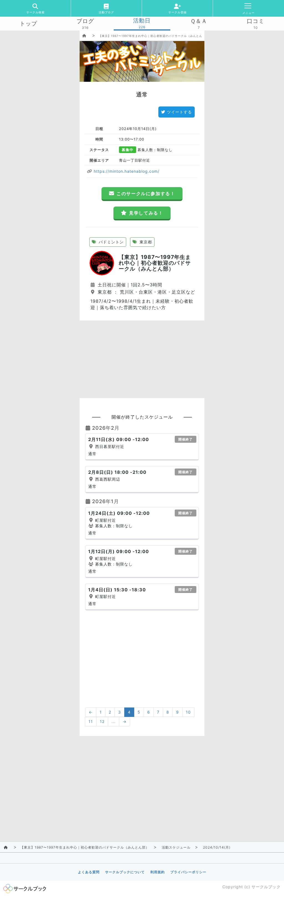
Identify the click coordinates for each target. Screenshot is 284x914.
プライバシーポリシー (188, 872)
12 (102, 721)
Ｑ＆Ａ (198, 21)
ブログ (85, 21)
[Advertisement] (142, 359)
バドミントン (110, 242)
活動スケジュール (176, 847)
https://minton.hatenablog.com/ (125, 171)
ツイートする (179, 112)
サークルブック (266, 886)
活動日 (142, 20)
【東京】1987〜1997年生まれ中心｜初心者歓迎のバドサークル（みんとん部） (153, 35)
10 (188, 712)
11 (90, 721)
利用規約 (157, 872)
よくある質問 (89, 872)
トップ (28, 23)
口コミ (255, 21)
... (113, 721)
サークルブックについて (125, 872)
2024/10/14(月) (216, 847)
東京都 (145, 242)
